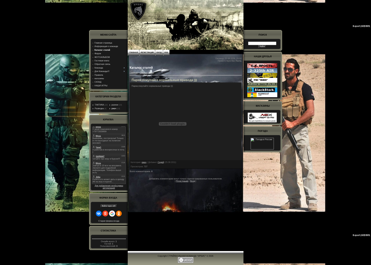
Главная (133, 52)
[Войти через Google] (112, 213)
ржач (113, 108)
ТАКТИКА (99, 105)
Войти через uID (109, 206)
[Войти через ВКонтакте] (99, 213)
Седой (161, 162)
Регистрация (147, 52)
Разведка (99, 108)
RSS (166, 52)
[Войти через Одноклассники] (119, 213)
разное (114, 105)
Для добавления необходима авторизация (109, 186)
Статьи (143, 72)
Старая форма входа (108, 221)
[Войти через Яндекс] (105, 213)
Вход (159, 52)
